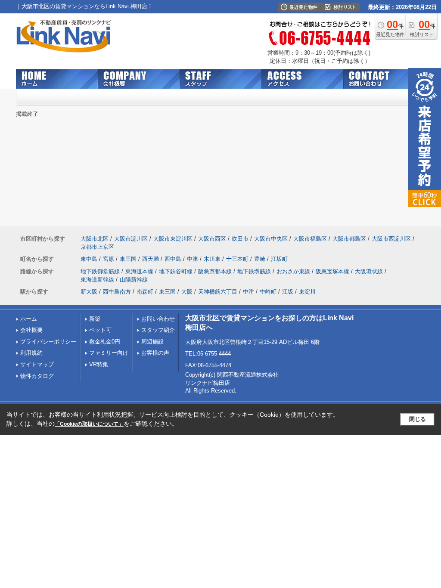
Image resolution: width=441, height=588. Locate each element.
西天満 (150, 259)
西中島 (173, 259)
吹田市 (240, 238)
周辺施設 (152, 341)
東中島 (89, 259)
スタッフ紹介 (158, 330)
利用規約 (31, 353)
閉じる (417, 419)
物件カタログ (37, 376)
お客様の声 (155, 353)
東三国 (128, 259)
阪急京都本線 (215, 271)
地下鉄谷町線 (176, 271)
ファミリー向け (108, 353)
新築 (94, 319)
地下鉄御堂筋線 (100, 271)
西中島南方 (117, 291)
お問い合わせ (158, 319)
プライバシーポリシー (48, 341)
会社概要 (31, 330)
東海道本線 (139, 271)
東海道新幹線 (97, 279)
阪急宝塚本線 (332, 271)
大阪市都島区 (349, 238)
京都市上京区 (97, 247)
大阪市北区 (95, 238)
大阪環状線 (369, 271)
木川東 (212, 259)
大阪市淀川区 (131, 238)
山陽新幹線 (134, 279)
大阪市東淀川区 (173, 238)
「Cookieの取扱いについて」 (89, 424)
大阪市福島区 (310, 238)
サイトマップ (37, 364)
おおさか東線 (293, 271)
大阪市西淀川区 (391, 238)
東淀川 (307, 291)
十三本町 (237, 259)
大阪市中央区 (271, 238)
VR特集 (98, 364)
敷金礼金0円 (104, 341)
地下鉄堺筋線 (254, 271)
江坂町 (279, 259)
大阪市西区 (212, 238)
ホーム (28, 319)
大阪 (187, 291)
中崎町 (268, 291)
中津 (192, 259)
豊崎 (259, 259)
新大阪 (89, 291)
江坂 (287, 291)
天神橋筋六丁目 (217, 291)
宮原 (108, 259)
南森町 (145, 291)
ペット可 (100, 330)
